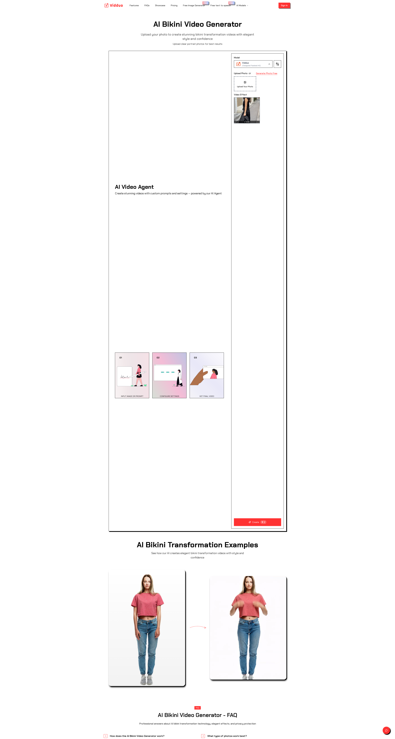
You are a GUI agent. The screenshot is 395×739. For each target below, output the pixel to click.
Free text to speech (220, 5)
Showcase (160, 5)
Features (134, 5)
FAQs (147, 5)
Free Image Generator (194, 5)
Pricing (174, 5)
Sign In (284, 5)
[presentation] (257, 97)
